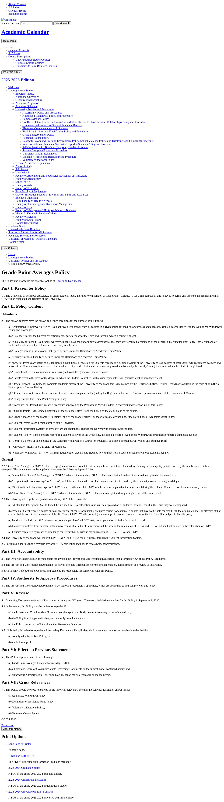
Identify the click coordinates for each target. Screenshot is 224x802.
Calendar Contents (18, 50)
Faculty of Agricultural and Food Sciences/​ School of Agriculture (51, 175)
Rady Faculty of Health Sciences (33, 200)
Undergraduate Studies (21, 90)
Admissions (21, 169)
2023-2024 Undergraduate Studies (27, 779)
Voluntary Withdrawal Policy (38, 159)
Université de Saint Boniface (24, 229)
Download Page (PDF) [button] (21, 755)
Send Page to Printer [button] (19, 743)
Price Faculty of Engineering (31, 191)
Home (11, 47)
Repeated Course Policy (35, 137)
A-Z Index (14, 53)
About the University (27, 96)
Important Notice (24, 93)
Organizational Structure (28, 99)
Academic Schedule (26, 106)
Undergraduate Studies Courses (32, 59)
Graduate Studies (17, 226)
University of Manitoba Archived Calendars (32, 238)
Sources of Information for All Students (30, 232)
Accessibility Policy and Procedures (42, 112)
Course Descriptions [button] (19, 56)
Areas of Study (23, 166)
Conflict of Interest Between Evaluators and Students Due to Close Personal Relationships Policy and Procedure (84, 122)
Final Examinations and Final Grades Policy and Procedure (55, 131)
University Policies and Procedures (34, 109)
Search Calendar (10, 23)
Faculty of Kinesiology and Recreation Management (44, 204)
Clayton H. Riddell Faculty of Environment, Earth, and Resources (51, 194)
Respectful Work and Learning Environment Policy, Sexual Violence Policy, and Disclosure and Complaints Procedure (88, 140)
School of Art (22, 181)
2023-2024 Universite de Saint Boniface (30, 791)
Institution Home (17, 13)
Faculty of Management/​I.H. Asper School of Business (45, 210)
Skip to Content (17, 4)
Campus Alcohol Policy (35, 118)
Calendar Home (17, 10)
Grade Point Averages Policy (38, 134)
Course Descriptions (26, 222)
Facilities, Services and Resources (27, 235)
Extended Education (26, 197)
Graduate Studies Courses (29, 62)
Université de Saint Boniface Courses (36, 65)
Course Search (16, 241)
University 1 (22, 172)
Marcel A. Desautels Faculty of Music (36, 213)
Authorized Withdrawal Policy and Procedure (47, 115)
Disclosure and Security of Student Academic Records (52, 125)
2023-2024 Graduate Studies (24, 767)
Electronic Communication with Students (45, 128)
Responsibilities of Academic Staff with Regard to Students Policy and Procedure (67, 144)
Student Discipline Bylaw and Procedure (44, 150)
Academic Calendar (25, 32)
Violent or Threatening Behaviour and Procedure (49, 156)
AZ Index (13, 7)
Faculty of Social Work (28, 219)
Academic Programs (26, 103)
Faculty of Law (23, 207)
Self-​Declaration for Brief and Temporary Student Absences (55, 147)
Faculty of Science (25, 216)
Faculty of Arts (23, 185)
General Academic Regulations (32, 163)
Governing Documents (68, 280)
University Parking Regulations (39, 153)
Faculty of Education (26, 188)
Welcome (13, 87)
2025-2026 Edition (17, 80)
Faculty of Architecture (28, 178)
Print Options (9, 248)
